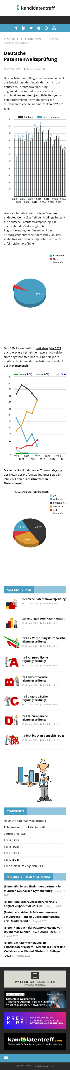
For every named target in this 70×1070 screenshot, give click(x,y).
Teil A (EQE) (11, 840)
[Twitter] (31, 28)
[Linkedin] (23, 28)
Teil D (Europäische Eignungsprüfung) (35, 717)
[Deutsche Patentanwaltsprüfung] (11, 603)
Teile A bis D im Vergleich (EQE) (43, 735)
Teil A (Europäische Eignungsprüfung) (35, 659)
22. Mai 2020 (14, 69)
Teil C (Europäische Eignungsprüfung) (35, 698)
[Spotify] (46, 28)
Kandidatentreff (35, 69)
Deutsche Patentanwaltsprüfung (44, 599)
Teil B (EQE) (11, 846)
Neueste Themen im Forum (30, 877)
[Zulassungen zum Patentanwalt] (11, 622)
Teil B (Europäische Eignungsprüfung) (35, 678)
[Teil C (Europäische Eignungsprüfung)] (11, 700)
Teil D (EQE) (11, 859)
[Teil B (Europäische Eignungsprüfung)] (11, 681)
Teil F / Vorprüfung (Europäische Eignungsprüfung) (44, 639)
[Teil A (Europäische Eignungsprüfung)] (11, 661)
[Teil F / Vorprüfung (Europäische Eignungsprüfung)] (11, 642)
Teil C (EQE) (11, 853)
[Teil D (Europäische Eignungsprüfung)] (11, 720)
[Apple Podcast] (38, 28)
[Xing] (16, 28)
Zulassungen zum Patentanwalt (43, 618)
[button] (5, 20)
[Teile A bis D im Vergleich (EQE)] (11, 739)
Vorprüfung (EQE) (15, 833)
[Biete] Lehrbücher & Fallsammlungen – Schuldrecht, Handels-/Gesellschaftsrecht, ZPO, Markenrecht (32, 916)
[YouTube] (54, 28)
